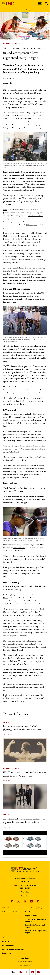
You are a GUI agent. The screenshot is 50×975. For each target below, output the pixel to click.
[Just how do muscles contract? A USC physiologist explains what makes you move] (25, 750)
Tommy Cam (25, 892)
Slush (5, 598)
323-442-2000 (25, 888)
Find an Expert (7, 942)
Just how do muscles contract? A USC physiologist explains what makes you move (22, 728)
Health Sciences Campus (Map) (25, 885)
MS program (31, 225)
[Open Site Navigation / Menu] (40, 3)
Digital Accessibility (25, 965)
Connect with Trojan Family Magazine (35, 920)
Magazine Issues (31, 916)
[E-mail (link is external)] (38, 972)
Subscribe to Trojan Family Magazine (35, 926)
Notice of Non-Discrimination (25, 961)
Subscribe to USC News (11, 912)
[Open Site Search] (46, 3)
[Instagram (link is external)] (25, 901)
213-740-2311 (25, 881)
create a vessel (19, 548)
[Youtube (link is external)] (31, 901)
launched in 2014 (35, 216)
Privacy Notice (25, 958)
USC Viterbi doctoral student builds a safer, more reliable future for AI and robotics (24, 774)
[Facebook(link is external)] (21, 972)
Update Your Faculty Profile (13, 949)
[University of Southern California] (8, 3)
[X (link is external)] (27, 972)
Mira (5, 210)
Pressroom (6, 953)
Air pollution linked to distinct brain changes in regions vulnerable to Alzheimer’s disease (24, 821)
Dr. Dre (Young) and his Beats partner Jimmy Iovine (25, 235)
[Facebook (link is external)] (12, 901)
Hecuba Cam (25, 896)
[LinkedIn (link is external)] (32, 972)
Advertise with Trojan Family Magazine (36, 932)
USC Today (25, 9)
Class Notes (29, 912)
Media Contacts (8, 946)
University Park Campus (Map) (25, 878)
